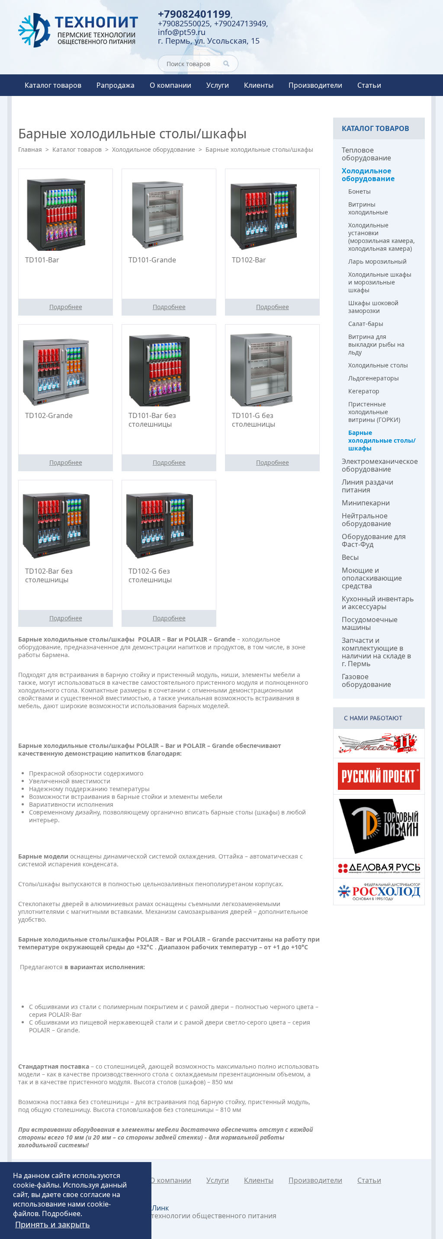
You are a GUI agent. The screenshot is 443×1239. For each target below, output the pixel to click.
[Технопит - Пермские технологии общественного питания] (81, 30)
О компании (170, 85)
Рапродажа (115, 85)
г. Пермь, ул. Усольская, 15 (209, 40)
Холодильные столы (378, 365)
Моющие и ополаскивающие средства (372, 578)
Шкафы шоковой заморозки (373, 307)
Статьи (369, 85)
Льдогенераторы (373, 378)
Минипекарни (366, 503)
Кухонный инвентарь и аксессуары (378, 602)
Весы (350, 557)
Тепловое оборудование (366, 154)
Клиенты (258, 85)
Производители (315, 85)
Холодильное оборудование (153, 149)
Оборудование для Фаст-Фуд (374, 540)
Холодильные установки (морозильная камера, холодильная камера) (381, 236)
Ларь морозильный (377, 261)
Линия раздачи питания (367, 486)
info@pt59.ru (181, 32)
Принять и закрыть (52, 1224)
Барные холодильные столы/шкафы (382, 440)
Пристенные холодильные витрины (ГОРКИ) (374, 412)
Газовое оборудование (366, 680)
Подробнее (61, 1213)
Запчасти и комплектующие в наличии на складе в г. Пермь (376, 651)
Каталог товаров (53, 85)
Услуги (217, 85)
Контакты (41, 107)
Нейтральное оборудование (366, 519)
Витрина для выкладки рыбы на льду (376, 344)
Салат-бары (365, 323)
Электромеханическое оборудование (380, 465)
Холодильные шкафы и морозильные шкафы (379, 282)
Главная (30, 149)
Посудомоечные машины (370, 623)
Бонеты (359, 191)
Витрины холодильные (368, 208)
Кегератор (363, 391)
